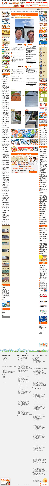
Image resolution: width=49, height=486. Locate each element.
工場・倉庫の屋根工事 (43, 278)
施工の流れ (41, 188)
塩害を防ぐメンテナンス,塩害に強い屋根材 (5, 175)
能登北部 (3, 312)
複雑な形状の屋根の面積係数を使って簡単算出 (5, 137)
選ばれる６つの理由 (5, 358)
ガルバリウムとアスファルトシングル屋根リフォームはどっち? (6, 185)
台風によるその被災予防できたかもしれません (43, 196)
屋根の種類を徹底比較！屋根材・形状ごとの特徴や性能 (39, 385)
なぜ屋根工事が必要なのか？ (43, 149)
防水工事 (44, 62)
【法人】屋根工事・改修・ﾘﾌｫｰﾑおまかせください (43, 284)
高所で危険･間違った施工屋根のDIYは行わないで (6, 198)
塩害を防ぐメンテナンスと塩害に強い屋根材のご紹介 (39, 462)
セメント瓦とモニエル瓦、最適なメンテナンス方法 (39, 394)
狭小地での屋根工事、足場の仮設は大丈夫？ (38, 371)
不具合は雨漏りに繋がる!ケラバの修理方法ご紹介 (5, 93)
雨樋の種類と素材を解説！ (21, 411)
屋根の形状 (4, 139)
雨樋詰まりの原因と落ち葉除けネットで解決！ (43, 275)
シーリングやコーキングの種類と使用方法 (5, 127)
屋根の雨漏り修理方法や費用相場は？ (5, 202)
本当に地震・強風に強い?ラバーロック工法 (6, 134)
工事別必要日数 (42, 190)
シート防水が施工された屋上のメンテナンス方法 (5, 104)
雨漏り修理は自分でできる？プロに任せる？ (5, 83)
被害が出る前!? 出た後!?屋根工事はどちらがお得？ (43, 238)
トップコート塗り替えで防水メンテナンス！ (5, 221)
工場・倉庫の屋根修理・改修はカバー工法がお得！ (43, 269)
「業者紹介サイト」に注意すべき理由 (43, 253)
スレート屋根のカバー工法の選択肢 (43, 167)
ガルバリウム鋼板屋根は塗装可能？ (43, 132)
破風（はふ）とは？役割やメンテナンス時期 (5, 223)
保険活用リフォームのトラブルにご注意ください (43, 251)
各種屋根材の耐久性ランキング (36, 451)
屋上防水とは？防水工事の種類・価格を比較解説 (5, 110)
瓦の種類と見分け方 (35, 446)
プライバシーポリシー (5, 295)
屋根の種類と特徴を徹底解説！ (5, 76)
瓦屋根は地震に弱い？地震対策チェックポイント (43, 205)
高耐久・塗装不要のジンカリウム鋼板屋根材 (5, 195)
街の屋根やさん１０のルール (6, 359)
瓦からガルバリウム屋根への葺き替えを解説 (43, 130)
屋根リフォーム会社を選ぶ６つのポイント (43, 192)
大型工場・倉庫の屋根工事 (21, 378)
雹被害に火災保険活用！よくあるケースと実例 (43, 221)
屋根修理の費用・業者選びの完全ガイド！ (5, 79)
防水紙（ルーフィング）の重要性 (37, 448)
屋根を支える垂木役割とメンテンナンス (5, 200)
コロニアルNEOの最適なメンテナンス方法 (43, 184)
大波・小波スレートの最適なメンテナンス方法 (5, 123)
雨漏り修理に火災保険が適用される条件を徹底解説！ (39, 481)
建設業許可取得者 (4, 291)
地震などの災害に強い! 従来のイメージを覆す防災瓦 (39, 426)
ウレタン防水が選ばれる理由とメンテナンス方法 (5, 102)
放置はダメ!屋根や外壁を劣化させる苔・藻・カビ (5, 178)
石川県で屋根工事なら (5, 293)
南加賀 (3, 315)
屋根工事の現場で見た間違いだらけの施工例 (43, 209)
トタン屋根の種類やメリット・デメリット (43, 173)
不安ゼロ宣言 (4, 360)
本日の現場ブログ (5, 370)
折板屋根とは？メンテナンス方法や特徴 (43, 175)
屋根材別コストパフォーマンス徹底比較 (5, 171)
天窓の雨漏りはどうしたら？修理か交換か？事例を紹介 (39, 398)
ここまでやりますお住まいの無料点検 (38, 9)
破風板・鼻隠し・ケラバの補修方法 (37, 397)
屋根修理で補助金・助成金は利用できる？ (43, 223)
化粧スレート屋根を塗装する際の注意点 (43, 179)
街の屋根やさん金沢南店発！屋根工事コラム (8, 372)
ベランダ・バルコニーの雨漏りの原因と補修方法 (5, 113)
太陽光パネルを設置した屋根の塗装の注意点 (43, 177)
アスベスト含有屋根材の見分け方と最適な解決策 (5, 162)
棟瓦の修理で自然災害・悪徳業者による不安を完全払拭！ (40, 408)
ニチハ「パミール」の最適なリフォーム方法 (38, 367)
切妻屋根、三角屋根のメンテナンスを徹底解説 (5, 143)
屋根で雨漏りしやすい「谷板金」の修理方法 (5, 157)
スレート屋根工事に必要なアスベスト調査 (38, 428)
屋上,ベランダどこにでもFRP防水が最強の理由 (5, 108)
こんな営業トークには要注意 (43, 240)
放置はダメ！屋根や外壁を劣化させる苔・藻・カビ (39, 463)
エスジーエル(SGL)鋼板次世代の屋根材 (5, 191)
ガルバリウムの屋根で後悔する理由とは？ (5, 189)
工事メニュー (19, 359)
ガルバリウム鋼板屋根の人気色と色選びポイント (39, 382)
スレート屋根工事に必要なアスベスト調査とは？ (5, 219)
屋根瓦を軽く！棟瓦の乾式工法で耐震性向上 (43, 204)
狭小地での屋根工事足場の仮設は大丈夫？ (43, 186)
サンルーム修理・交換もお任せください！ (43, 267)
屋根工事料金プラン (20, 360)
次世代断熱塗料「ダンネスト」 (42, 213)
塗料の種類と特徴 (43, 294)
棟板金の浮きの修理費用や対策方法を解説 (5, 88)
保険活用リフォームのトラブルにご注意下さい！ (39, 460)
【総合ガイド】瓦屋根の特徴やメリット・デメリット (39, 384)
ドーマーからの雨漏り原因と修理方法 (5, 208)
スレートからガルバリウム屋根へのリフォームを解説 (43, 128)
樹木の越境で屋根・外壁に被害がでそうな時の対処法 (43, 250)
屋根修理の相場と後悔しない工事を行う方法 (43, 153)
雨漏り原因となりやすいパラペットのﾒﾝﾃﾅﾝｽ (5, 106)
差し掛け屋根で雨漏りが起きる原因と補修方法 (38, 469)
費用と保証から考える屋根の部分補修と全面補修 (24, 392)
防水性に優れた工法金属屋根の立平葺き (5, 130)
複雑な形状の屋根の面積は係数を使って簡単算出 (39, 416)
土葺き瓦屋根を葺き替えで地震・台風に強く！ (5, 119)
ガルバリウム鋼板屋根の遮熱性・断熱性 (43, 134)
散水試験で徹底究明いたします (21, 371)
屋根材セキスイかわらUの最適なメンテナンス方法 (43, 182)
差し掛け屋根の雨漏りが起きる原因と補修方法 (5, 145)
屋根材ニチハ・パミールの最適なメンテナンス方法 (43, 181)
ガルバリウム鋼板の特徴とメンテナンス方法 (5, 193)
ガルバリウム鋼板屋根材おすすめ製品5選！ (43, 138)
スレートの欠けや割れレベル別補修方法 (43, 169)
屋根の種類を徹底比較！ (42, 163)
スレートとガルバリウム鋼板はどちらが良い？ (43, 126)
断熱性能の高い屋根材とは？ (4, 213)
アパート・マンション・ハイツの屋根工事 (23, 379)
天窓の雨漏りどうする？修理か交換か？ (5, 210)
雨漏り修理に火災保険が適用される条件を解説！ (43, 219)
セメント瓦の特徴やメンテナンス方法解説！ (5, 115)
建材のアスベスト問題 (5, 164)
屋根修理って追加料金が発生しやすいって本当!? (43, 248)
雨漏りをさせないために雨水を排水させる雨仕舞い (39, 470)
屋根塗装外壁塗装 (44, 72)
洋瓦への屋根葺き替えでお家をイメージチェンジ (5, 182)
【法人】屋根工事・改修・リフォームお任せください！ (24, 381)
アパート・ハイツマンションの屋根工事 (43, 280)
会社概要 (3, 287)
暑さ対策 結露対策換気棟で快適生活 (5, 149)
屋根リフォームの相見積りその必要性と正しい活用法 (43, 230)
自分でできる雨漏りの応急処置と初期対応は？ (43, 217)
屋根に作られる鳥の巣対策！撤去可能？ (43, 277)
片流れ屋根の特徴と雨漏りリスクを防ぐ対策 (5, 141)
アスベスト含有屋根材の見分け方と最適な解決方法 (39, 427)
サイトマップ (4, 299)
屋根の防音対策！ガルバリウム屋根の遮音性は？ (43, 144)
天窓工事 (44, 75)
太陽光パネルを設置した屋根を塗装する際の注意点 (24, 412)
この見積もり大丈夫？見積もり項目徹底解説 (43, 236)
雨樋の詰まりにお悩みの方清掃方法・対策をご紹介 (43, 273)
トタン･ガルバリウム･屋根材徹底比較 (5, 187)
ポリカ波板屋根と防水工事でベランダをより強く (43, 271)
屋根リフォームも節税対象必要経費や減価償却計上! (43, 286)
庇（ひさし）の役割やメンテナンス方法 (5, 206)
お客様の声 (14, 11)
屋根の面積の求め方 (35, 415)
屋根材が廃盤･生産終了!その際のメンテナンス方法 (39, 406)
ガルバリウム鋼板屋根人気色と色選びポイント (43, 136)
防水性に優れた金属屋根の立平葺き (37, 458)
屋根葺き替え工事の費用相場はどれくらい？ (43, 155)
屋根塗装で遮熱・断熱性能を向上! (43, 215)
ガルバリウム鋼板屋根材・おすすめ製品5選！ (38, 374)
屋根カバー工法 (45, 52)
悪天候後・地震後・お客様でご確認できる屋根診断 (39, 361)
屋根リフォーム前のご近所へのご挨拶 (43, 232)
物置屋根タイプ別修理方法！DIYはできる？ (43, 265)
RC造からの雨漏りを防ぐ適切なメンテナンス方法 (6, 204)
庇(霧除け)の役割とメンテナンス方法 (5, 125)
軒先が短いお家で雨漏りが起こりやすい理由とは (5, 160)
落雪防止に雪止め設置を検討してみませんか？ (23, 403)
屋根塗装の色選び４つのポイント (42, 211)
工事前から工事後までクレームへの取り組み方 (43, 234)
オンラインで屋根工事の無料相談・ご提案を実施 (43, 228)
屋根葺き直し (45, 65)
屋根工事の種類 (43, 46)
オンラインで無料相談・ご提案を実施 (22, 358)
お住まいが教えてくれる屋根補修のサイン (43, 159)
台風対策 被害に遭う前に (21, 372)
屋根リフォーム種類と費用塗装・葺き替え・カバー (43, 165)
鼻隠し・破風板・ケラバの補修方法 (5, 91)
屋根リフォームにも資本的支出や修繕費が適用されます (24, 391)
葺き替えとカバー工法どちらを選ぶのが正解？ (43, 161)
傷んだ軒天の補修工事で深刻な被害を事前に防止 (5, 98)
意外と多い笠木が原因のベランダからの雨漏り (5, 96)
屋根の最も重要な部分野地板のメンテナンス (5, 168)
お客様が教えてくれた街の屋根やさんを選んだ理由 (9, 371)
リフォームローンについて (21, 390)
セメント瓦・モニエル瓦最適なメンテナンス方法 (5, 117)
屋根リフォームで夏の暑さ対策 (21, 377)
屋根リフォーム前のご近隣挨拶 (21, 365)
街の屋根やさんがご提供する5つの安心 (10, 9)
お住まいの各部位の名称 (5, 77)
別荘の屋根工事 (42, 282)
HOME (11, 11)
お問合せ (3, 297)
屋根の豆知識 (4, 169)
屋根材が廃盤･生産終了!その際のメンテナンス (5, 180)
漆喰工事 (44, 55)
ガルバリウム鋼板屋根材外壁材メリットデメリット (43, 142)
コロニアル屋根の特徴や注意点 (42, 171)
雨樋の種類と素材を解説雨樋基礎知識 (5, 217)
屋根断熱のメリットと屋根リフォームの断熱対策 (5, 215)
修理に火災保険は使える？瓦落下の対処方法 (43, 200)
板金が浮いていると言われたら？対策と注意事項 (43, 246)
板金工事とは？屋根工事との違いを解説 (5, 86)
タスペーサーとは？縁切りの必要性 (5, 100)
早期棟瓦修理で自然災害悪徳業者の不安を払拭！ (5, 121)
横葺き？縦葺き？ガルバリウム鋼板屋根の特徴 (43, 140)
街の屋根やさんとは (5, 357)
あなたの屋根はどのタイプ (36, 359)
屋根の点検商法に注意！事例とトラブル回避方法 (43, 244)
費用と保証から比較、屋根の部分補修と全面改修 (43, 157)
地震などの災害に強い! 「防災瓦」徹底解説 (43, 207)
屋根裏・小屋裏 (4, 147)
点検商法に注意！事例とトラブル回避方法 (23, 366)
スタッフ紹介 (4, 289)
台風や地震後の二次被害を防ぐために (43, 202)
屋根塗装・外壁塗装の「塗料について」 (38, 362)
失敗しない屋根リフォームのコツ (43, 151)
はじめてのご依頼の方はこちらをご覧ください (23, 357)
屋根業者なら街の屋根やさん (6, 378)
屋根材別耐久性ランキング (4, 173)
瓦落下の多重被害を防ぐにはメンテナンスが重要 (43, 198)
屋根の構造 (34, 410)
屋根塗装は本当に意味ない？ (4, 81)
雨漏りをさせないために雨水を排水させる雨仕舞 (5, 155)
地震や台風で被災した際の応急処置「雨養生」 (5, 132)
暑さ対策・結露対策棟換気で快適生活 (37, 418)
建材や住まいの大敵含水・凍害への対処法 (5, 151)
